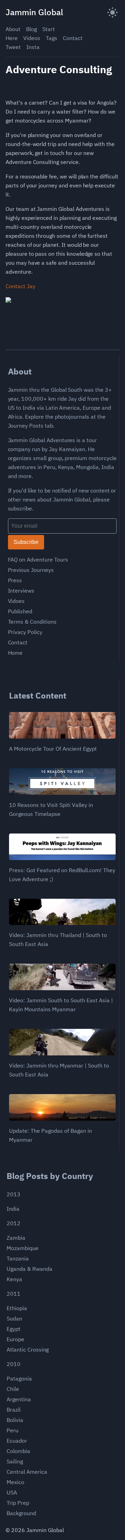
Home (15, 652)
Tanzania (18, 1258)
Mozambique (23, 1248)
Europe (15, 1339)
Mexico (15, 1482)
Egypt (13, 1328)
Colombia (18, 1451)
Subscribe (26, 542)
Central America (27, 1471)
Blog (31, 29)
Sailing (15, 1461)
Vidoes (16, 600)
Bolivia (15, 1419)
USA (12, 1492)
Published (20, 611)
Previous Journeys (31, 569)
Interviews (21, 590)
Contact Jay (20, 286)
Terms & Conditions (32, 621)
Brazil (13, 1409)
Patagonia (19, 1378)
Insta (33, 46)
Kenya (14, 1279)
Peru (12, 1430)
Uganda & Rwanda (29, 1268)
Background (21, 1513)
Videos (31, 38)
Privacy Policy (25, 631)
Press (15, 580)
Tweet (13, 46)
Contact (73, 38)
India (13, 1208)
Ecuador (17, 1440)
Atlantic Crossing (28, 1349)
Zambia (16, 1237)
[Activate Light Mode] (112, 12)
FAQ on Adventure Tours (38, 559)
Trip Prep (18, 1502)
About (13, 29)
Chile (13, 1388)
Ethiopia (17, 1308)
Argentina (19, 1399)
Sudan (14, 1318)
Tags (51, 38)
